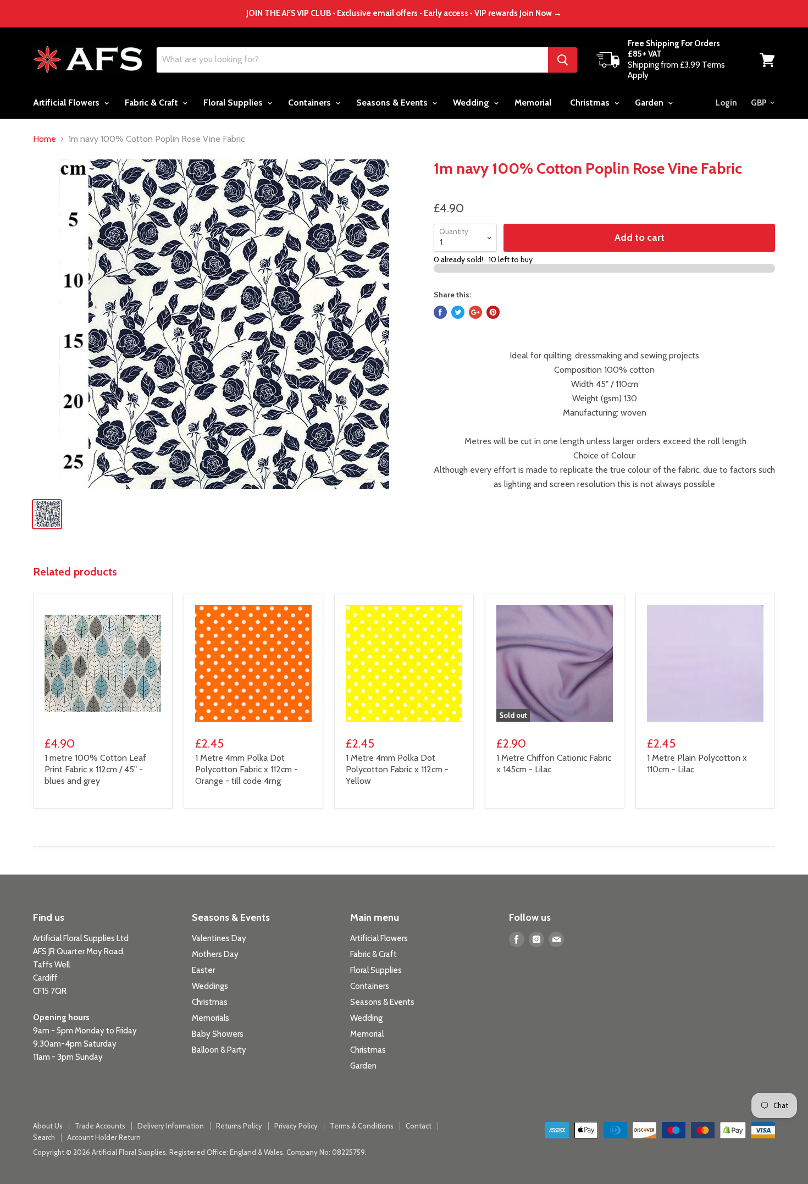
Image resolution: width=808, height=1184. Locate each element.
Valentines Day (219, 938)
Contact (418, 1125)
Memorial (532, 102)
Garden (650, 102)
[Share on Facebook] (440, 312)
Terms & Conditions (362, 1125)
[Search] (562, 60)
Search (44, 1137)
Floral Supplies (234, 102)
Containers (310, 102)
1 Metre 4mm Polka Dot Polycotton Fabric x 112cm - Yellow (397, 769)
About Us (48, 1125)
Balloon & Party (219, 1050)
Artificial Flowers (67, 102)
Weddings (210, 986)
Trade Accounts (100, 1125)
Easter (203, 970)
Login (726, 103)
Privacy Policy (296, 1125)
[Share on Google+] (475, 312)
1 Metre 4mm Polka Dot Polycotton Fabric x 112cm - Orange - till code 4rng (246, 769)
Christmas (591, 102)
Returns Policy (239, 1125)
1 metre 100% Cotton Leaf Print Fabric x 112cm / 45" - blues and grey (95, 769)
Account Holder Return (104, 1137)
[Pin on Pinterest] (493, 312)
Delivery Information (170, 1125)
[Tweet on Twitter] (457, 312)
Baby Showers (217, 1034)
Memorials (210, 1018)
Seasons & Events (393, 102)
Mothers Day (215, 954)
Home (44, 139)
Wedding (472, 102)
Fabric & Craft (152, 102)
